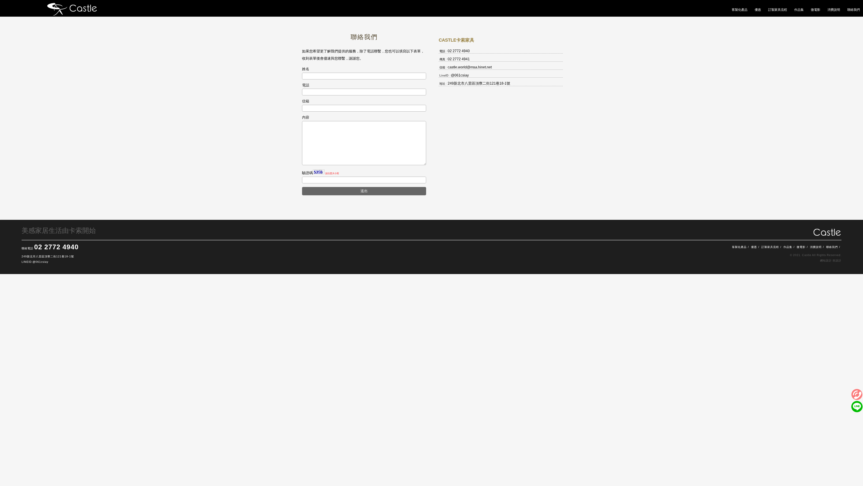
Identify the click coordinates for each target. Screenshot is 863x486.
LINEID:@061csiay (35, 261)
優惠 (754, 247)
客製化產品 (739, 247)
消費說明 (816, 247)
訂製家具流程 (770, 247)
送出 (364, 191)
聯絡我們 (832, 247)
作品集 (787, 247)
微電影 (801, 247)
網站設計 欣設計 (830, 260)
